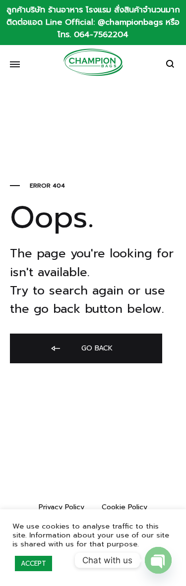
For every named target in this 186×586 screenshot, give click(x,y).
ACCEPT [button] (33, 563)
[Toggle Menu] (15, 64)
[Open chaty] (158, 560)
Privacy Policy (61, 507)
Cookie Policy (124, 507)
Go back (96, 348)
